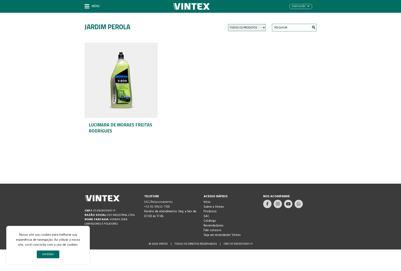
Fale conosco (212, 230)
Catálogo (210, 220)
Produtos (210, 211)
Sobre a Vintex (214, 206)
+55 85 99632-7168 (157, 206)
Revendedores (213, 225)
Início (207, 202)
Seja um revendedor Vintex (222, 235)
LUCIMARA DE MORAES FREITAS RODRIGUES (120, 127)
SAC (206, 216)
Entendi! (48, 254)
